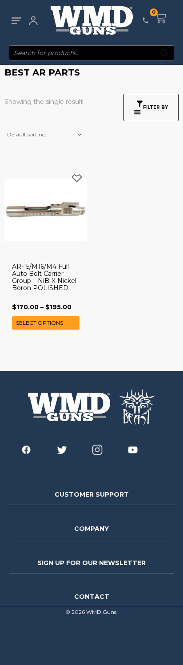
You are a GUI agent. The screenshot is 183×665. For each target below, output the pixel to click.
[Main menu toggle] (16, 20)
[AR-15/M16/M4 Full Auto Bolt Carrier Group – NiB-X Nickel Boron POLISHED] (45, 209)
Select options (39, 322)
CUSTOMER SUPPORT (92, 494)
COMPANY (91, 529)
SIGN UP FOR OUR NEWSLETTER (91, 563)
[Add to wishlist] (77, 178)
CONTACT (91, 597)
